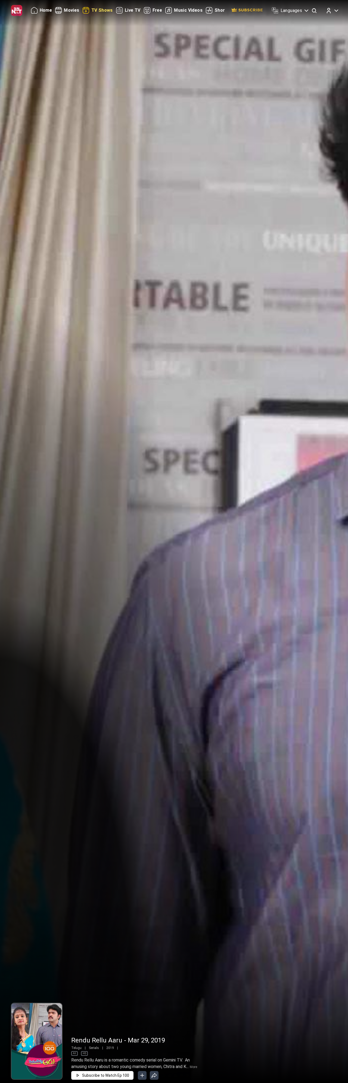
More (193, 1067)
